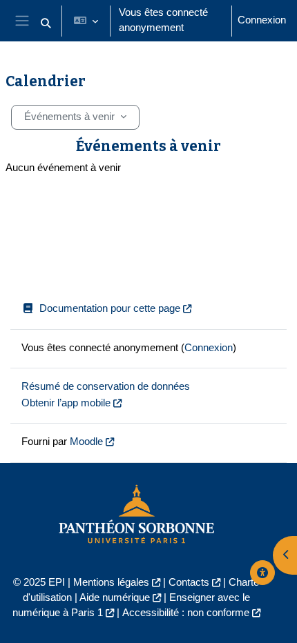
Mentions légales (111, 582)
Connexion (262, 20)
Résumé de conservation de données (105, 386)
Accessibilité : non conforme (185, 612)
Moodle (86, 441)
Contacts (189, 582)
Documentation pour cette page (109, 308)
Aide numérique (114, 597)
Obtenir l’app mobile (66, 402)
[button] (45, 23)
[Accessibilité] (262, 572)
